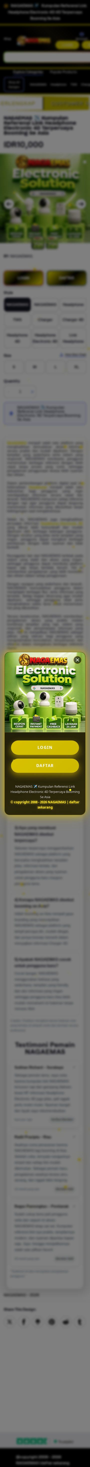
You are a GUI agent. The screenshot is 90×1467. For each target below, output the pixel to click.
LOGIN (45, 747)
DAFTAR (45, 765)
